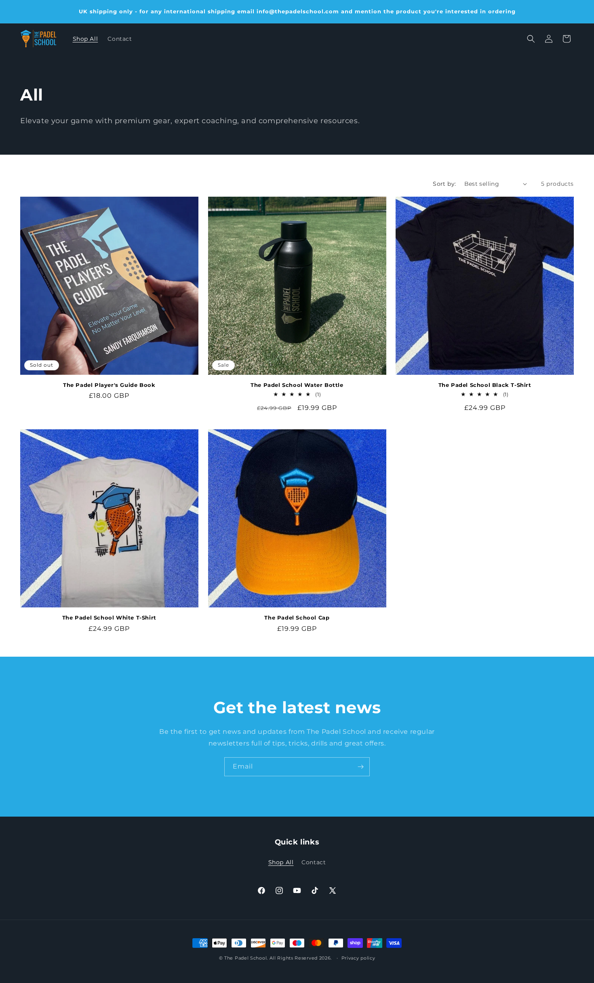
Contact (313, 862)
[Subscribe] (360, 766)
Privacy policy (358, 958)
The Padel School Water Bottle (297, 385)
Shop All (281, 862)
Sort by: (444, 183)
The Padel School (245, 958)
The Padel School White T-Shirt (109, 617)
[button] (531, 39)
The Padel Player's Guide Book (109, 385)
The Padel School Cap (296, 617)
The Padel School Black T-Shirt (484, 385)
